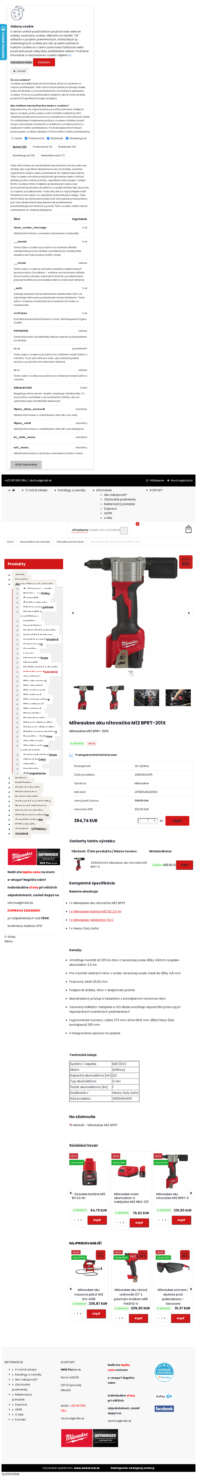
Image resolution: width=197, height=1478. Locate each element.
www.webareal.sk (87, 1468)
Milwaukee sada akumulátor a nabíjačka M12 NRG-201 (131, 1198)
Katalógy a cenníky (72, 490)
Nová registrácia (182, 480)
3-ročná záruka (36, 490)
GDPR (108, 513)
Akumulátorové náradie (35, 542)
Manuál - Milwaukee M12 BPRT (95, 1125)
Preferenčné (36, 138)
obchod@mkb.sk (20, 903)
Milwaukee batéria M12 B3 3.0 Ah (88, 1196)
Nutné (18, 138)
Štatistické (57, 138)
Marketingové (78, 138)
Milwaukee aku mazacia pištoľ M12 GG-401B (88, 1294)
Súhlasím (44, 62)
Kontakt (20, 1419)
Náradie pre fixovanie (70, 542)
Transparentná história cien (96, 755)
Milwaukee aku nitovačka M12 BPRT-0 (172, 1196)
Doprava (110, 509)
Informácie (104, 490)
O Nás (19, 1414)
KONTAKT (156, 490)
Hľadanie (80, 530)
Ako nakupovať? (115, 495)
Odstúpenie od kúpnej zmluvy (132, 1468)
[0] (188, 530)
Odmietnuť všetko (21, 62)
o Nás (108, 518)
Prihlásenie (157, 480)
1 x (95, 911)
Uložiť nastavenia (26, 464)
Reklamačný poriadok (119, 504)
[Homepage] (13, 490)
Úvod (10, 542)
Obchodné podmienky (120, 499)
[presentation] (73, 613)
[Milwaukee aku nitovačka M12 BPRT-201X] (131, 613)
